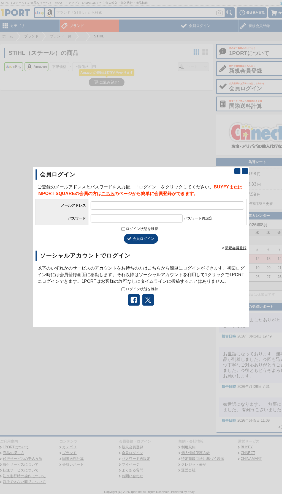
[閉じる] (245, 171)
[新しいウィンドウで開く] (237, 171)
